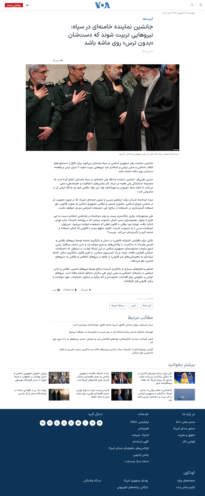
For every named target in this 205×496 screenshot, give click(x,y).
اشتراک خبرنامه (140, 435)
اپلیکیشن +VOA (139, 422)
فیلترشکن (143, 429)
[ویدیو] (27, 5)
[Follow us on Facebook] (99, 423)
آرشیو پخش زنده (185, 487)
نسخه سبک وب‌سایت (137, 461)
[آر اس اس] (57, 423)
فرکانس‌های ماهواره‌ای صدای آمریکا (129, 448)
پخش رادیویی (141, 455)
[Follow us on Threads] (64, 423)
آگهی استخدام (141, 442)
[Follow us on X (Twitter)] (85, 423)
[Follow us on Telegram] (92, 423)
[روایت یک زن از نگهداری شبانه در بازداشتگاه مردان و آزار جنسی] (59, 395)
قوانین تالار (188, 442)
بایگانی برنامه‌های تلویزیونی (132, 487)
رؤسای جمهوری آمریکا (136, 481)
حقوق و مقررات (186, 435)
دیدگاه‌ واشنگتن (92, 481)
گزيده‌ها (148, 19)
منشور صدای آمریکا (184, 429)
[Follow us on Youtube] (78, 423)
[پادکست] (50, 423)
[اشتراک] (42, 423)
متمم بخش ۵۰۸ (185, 422)
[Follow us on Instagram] (71, 423)
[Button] (57, 60)
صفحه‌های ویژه (186, 481)
